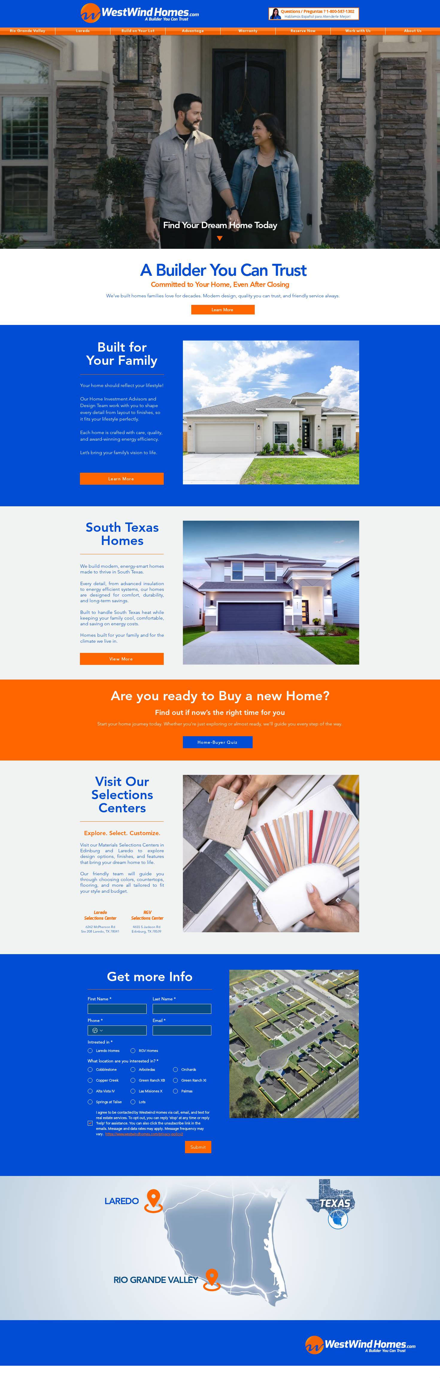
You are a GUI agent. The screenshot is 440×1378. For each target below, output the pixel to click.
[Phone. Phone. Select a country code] (98, 1030)
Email (159, 1020)
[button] (27, 31)
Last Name (164, 999)
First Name (99, 999)
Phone (95, 1020)
